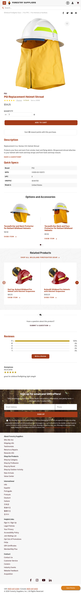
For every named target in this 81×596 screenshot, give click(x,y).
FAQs (6, 542)
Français (7, 494)
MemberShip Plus (10, 549)
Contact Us (8, 557)
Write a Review (40, 356)
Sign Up (41, 414)
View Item (9, 237)
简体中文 (7, 508)
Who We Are (8, 440)
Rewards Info (9, 453)
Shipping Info (9, 443)
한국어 (6, 514)
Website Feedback (11, 571)
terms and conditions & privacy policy (57, 427)
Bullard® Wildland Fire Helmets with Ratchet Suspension (57, 290)
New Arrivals (9, 473)
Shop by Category (11, 460)
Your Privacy (9, 529)
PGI (5, 93)
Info (5, 485)
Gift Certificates (10, 546)
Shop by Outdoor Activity (13, 469)
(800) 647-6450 (32, 589)
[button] (40, 244)
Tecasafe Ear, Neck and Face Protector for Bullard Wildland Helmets (58, 228)
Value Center (9, 476)
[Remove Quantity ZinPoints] (5, 114)
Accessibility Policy (11, 533)
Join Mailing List (10, 536)
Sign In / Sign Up (10, 523)
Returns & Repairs (11, 450)
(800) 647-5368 (13, 589)
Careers (7, 564)
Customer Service (11, 561)
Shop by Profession (11, 463)
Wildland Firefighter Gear (12, 13)
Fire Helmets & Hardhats (39, 13)
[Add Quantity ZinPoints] (34, 114)
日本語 (6, 504)
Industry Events (10, 567)
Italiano (7, 501)
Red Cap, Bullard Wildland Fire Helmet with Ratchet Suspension (21, 290)
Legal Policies (9, 526)
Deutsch (7, 498)
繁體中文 (7, 511)
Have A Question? (12, 157)
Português (8, 491)
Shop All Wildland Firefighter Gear (39, 257)
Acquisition (8, 574)
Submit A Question (39, 325)
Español (7, 488)
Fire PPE (26, 13)
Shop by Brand (9, 466)
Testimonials (9, 446)
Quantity (8, 111)
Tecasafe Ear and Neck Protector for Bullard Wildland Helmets (19, 227)
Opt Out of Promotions (12, 539)
